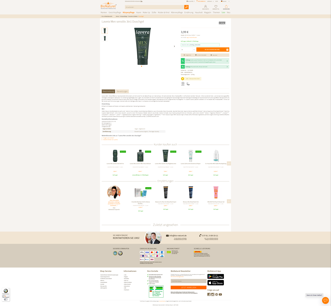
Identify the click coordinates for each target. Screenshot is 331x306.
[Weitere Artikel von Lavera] (222, 23)
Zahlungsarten (103, 288)
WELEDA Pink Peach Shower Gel (215, 202)
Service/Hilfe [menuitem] (191, 1)
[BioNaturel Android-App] (219, 276)
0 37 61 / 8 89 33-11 (210, 235)
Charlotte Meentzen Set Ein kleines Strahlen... (140, 202)
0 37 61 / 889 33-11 (201, 1)
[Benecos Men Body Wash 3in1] (190, 192)
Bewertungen (122, 91)
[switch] (5, 299)
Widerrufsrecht (127, 284)
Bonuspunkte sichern (194, 78)
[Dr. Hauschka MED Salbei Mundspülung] (215, 156)
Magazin (126, 276)
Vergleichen (188, 55)
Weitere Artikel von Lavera (110, 139)
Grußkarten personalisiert (106, 278)
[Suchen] (186, 7)
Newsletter (126, 278)
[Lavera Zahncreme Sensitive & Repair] (190, 156)
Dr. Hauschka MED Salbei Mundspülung (215, 163)
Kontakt (102, 284)
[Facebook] (209, 295)
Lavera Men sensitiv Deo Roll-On (115, 163)
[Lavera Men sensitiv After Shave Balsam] (140, 156)
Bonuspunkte (103, 286)
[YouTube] (220, 295)
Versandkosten (103, 282)
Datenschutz (127, 286)
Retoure (102, 280)
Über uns (126, 280)
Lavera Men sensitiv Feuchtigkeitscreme (165, 163)
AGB (125, 288)
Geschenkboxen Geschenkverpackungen (109, 274)
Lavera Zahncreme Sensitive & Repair (191, 163)
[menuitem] (205, 7)
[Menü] (9, 289)
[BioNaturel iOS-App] (219, 282)
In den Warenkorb (212, 49)
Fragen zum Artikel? (108, 138)
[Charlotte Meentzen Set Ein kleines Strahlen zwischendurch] (140, 192)
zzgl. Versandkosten (192, 37)
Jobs (125, 274)
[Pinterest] (216, 295)
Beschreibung (108, 91)
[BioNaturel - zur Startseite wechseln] (109, 5)
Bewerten (214, 55)
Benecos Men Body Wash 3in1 (191, 202)
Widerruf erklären (128, 282)
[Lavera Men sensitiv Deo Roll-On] (115, 156)
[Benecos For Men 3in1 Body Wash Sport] (165, 192)
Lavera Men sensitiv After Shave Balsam (140, 163)
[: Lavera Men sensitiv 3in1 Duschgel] (105, 31)
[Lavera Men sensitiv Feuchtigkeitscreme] (165, 156)
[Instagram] (212, 295)
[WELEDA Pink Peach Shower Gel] (215, 192)
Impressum (126, 289)
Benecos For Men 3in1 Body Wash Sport (165, 202)
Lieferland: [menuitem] (209, 1)
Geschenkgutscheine (105, 276)
